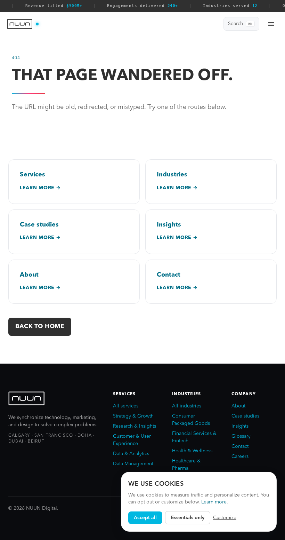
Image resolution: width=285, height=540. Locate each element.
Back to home (39, 326)
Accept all (145, 517)
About (238, 406)
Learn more (214, 502)
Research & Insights (134, 426)
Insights (240, 426)
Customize (224, 517)
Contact (240, 446)
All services (125, 406)
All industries (186, 406)
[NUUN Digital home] (23, 24)
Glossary (241, 436)
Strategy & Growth (133, 416)
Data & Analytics (131, 453)
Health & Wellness (192, 450)
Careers (240, 456)
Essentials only (187, 517)
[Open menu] (271, 24)
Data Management (133, 463)
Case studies (245, 416)
